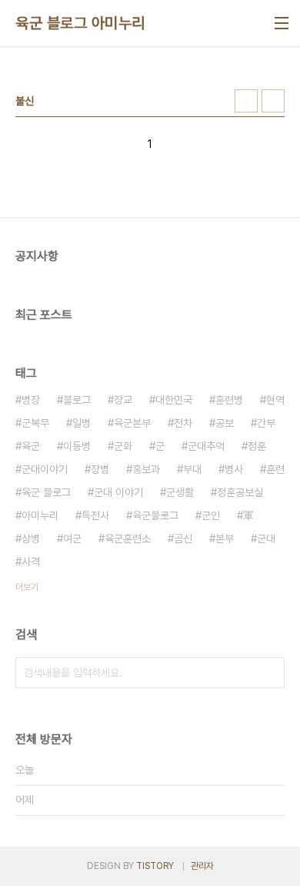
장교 (123, 400)
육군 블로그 (46, 492)
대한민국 (173, 400)
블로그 (77, 400)
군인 (211, 515)
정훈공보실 (240, 492)
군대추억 (206, 446)
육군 (31, 446)
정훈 (257, 446)
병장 (31, 400)
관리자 (202, 866)
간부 (266, 423)
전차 (183, 423)
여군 (72, 538)
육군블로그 (155, 515)
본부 (224, 538)
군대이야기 (45, 469)
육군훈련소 (128, 538)
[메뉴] (281, 23)
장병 (100, 469)
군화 (123, 446)
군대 (266, 538)
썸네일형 (246, 100)
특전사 (95, 515)
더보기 (26, 587)
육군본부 (132, 423)
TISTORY (155, 866)
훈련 (275, 469)
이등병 (77, 446)
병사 (234, 469)
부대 (192, 469)
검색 (269, 672)
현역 (275, 400)
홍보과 (146, 469)
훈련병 (229, 400)
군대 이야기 (118, 492)
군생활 (180, 492)
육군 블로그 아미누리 (80, 23)
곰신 (183, 538)
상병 (31, 538)
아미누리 (40, 515)
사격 (31, 561)
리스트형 (273, 100)
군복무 (35, 423)
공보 (224, 423)
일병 (81, 423)
